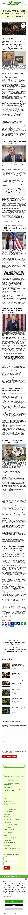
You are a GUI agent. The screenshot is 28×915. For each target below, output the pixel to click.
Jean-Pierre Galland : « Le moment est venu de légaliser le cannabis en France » (18, 664)
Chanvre (6, 804)
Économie (6, 816)
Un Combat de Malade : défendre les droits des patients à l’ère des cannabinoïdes (18, 682)
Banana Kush (7, 799)
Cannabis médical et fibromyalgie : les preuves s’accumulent (18, 700)
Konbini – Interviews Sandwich (11, 824)
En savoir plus (7, 896)
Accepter (14, 901)
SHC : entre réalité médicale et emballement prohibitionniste (19, 673)
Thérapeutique (7, 843)
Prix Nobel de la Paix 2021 (10, 837)
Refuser (14, 905)
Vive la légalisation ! (9, 845)
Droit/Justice (7, 814)
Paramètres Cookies (14, 909)
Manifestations (7, 827)
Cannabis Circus (8, 801)
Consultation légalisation (10, 809)
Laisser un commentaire (14, 633)
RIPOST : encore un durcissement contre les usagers (18, 691)
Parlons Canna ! (8, 832)
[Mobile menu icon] (25, 4)
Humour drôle (7, 821)
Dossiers (6, 812)
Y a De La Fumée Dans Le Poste (12, 848)
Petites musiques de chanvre (11, 834)
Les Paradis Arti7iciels (9, 826)
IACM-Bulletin (7, 822)
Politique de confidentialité (10, 913)
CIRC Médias (7, 806)
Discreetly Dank (8, 811)
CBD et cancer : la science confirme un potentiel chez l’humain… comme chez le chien (19, 709)
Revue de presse (7, 26)
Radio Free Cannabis (9, 839)
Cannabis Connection (9, 803)
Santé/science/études (9, 842)
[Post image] (6, 666)
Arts (5, 798)
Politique (5, 24)
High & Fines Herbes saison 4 (11, 819)
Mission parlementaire (9, 829)
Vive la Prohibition (8, 847)
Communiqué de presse (10, 808)
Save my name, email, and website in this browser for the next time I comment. (14, 752)
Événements (7, 817)
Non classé (6, 830)
